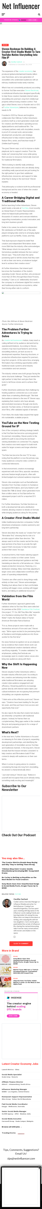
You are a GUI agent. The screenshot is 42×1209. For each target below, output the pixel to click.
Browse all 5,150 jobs (11, 1127)
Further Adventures (11, 107)
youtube (18, 894)
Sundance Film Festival (30, 609)
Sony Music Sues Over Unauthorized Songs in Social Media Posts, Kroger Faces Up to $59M (20, 886)
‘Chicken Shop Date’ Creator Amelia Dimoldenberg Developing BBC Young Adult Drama (20, 871)
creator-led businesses (13, 340)
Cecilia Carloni (16, 62)
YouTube (25, 208)
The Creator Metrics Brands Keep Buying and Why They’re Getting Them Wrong (19, 863)
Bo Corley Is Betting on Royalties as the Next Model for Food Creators (19, 878)
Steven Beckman (31, 90)
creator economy (26, 71)
